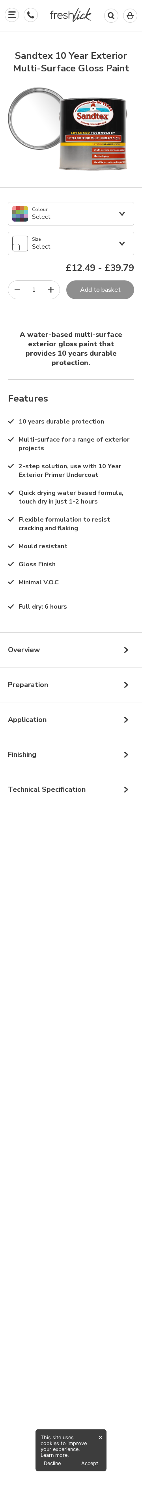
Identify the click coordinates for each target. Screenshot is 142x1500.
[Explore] (12, 15)
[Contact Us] (31, 15)
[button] (71, 16)
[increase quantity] (51, 290)
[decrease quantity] (17, 290)
